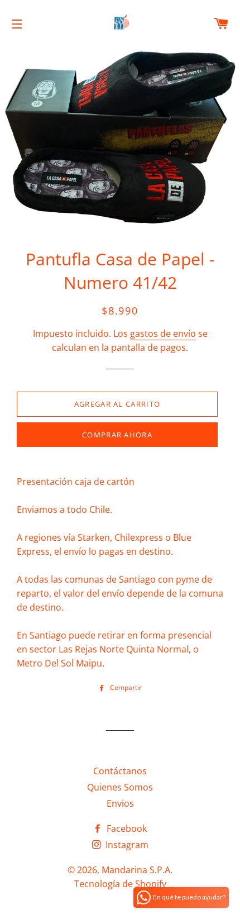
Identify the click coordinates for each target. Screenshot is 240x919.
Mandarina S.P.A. (137, 870)
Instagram (125, 845)
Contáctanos (120, 771)
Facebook (125, 828)
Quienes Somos (120, 787)
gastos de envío (163, 333)
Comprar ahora (117, 435)
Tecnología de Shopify (120, 884)
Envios (120, 803)
